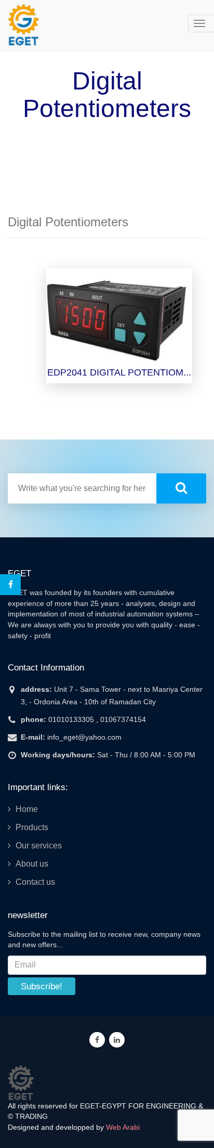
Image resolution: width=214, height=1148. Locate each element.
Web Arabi (123, 1127)
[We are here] (21, 1082)
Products (32, 827)
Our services (39, 845)
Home (27, 809)
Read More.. (121, 331)
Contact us (35, 882)
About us (32, 863)
